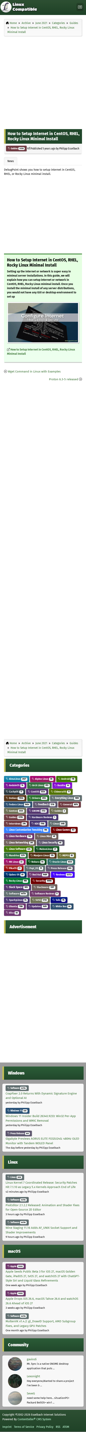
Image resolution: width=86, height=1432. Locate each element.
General (70, 804)
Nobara (37, 861)
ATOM (66, 1427)
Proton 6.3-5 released (63, 379)
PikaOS (14, 868)
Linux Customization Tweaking (27, 829)
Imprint (7, 1427)
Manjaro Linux (43, 855)
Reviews (63, 874)
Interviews (17, 823)
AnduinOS (15, 785)
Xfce (13, 912)
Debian (15, 798)
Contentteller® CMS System (34, 1419)
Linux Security (51, 842)
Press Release (60, 868)
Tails (59, 899)
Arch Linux (40, 785)
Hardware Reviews (43, 817)
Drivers (39, 798)
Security (43, 880)
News (10, 161)
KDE (39, 823)
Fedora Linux (18, 804)
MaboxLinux (47, 848)
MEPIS (67, 855)
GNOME (38, 810)
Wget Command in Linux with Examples (34, 371)
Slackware (45, 887)
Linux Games (64, 829)
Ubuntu (15, 906)
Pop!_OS (35, 868)
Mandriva (16, 855)
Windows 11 (18, 1110)
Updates (39, 906)
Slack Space (18, 887)
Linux (58, 823)
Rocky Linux (17, 880)
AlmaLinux (17, 778)
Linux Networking (20, 842)
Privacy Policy (44, 1427)
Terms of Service (24, 1427)
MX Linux (15, 861)
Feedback (45, 804)
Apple (16, 1266)
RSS (58, 1427)
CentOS (37, 791)
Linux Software (19, 848)
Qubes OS (15, 874)
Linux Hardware (19, 836)
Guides (17, 148)
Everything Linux (66, 798)
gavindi (32, 1359)
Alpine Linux (43, 778)
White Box (62, 906)
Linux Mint (47, 836)
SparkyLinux (17, 899)
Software (17, 893)
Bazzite (63, 785)
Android (67, 778)
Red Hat (39, 874)
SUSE (41, 899)
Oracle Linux (62, 861)
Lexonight (33, 1376)
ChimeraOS (61, 791)
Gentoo (15, 810)
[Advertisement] (43, 81)
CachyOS (15, 791)
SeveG (31, 1393)
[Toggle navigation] (80, 7)
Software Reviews (45, 893)
